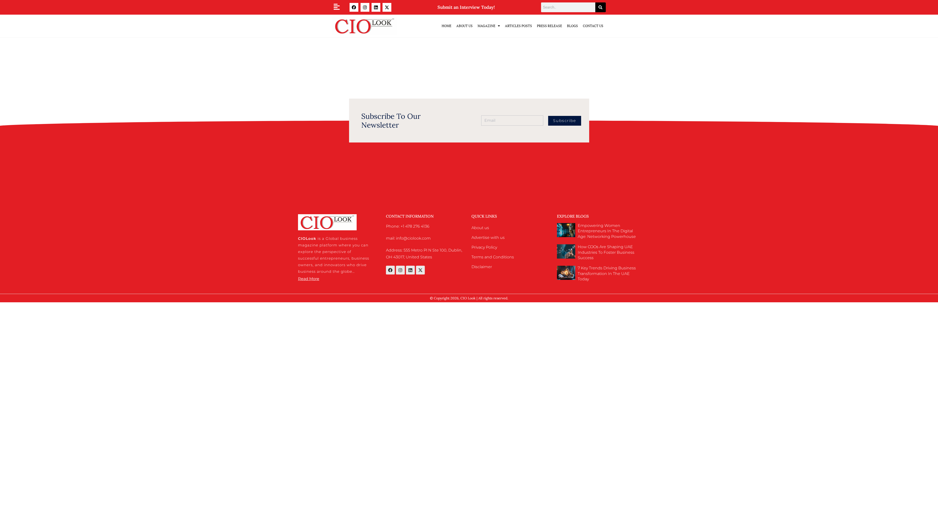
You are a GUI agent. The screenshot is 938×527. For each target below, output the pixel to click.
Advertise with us (488, 237)
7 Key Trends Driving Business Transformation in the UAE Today (607, 273)
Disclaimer (481, 266)
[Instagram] (365, 7)
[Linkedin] (376, 7)
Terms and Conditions (492, 257)
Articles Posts (518, 25)
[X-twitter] (387, 7)
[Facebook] (354, 7)
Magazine (486, 25)
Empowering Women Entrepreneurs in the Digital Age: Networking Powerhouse (607, 231)
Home (446, 25)
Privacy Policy (484, 247)
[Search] (600, 7)
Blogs (572, 25)
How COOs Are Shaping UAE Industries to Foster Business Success (606, 252)
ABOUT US (464, 25)
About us (480, 227)
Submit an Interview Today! (466, 7)
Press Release (549, 25)
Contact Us (593, 25)
